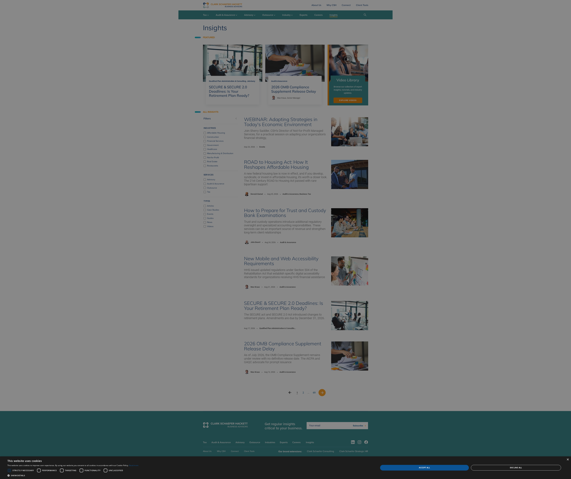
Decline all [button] (516, 467)
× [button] (568, 459)
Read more (134, 465)
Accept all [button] (424, 467)
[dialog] (285, 467)
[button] (73, 475)
